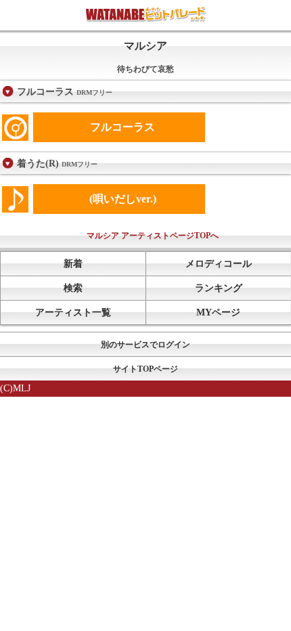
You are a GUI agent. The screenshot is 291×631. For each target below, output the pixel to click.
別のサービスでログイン (145, 344)
